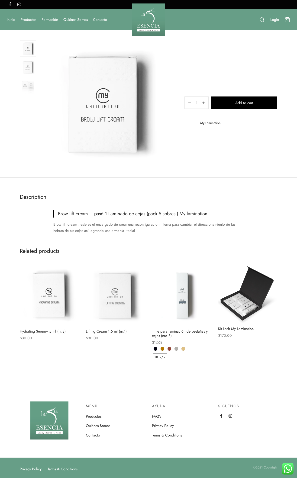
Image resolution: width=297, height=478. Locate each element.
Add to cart (244, 103)
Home (188, 50)
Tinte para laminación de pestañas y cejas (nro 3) (180, 333)
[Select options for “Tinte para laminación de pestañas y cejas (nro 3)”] (174, 314)
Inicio (11, 19)
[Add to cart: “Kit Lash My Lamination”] (240, 312)
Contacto (100, 19)
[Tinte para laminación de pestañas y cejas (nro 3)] (181, 295)
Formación (50, 19)
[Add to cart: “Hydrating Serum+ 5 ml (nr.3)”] (41, 314)
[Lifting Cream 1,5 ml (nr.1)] (115, 295)
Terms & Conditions (167, 435)
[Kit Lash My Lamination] (247, 294)
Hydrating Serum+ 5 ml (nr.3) (43, 331)
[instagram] (19, 5)
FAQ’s (156, 416)
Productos (28, 19)
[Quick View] (57, 314)
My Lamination (207, 50)
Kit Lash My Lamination (236, 328)
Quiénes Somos (75, 19)
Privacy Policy (163, 425)
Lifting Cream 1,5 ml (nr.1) (106, 331)
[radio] (155, 348)
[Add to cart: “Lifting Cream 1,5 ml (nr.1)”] (108, 314)
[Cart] (287, 19)
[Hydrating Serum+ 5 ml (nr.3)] (49, 295)
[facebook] (10, 5)
